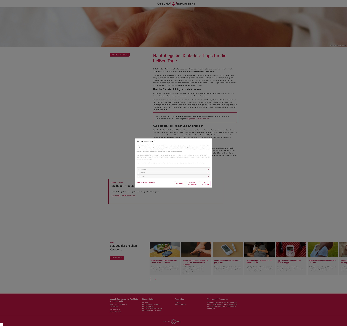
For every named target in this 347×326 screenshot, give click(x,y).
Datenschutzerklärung (142, 182)
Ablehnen (179, 183)
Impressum (152, 182)
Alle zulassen (205, 183)
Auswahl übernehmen (192, 183)
